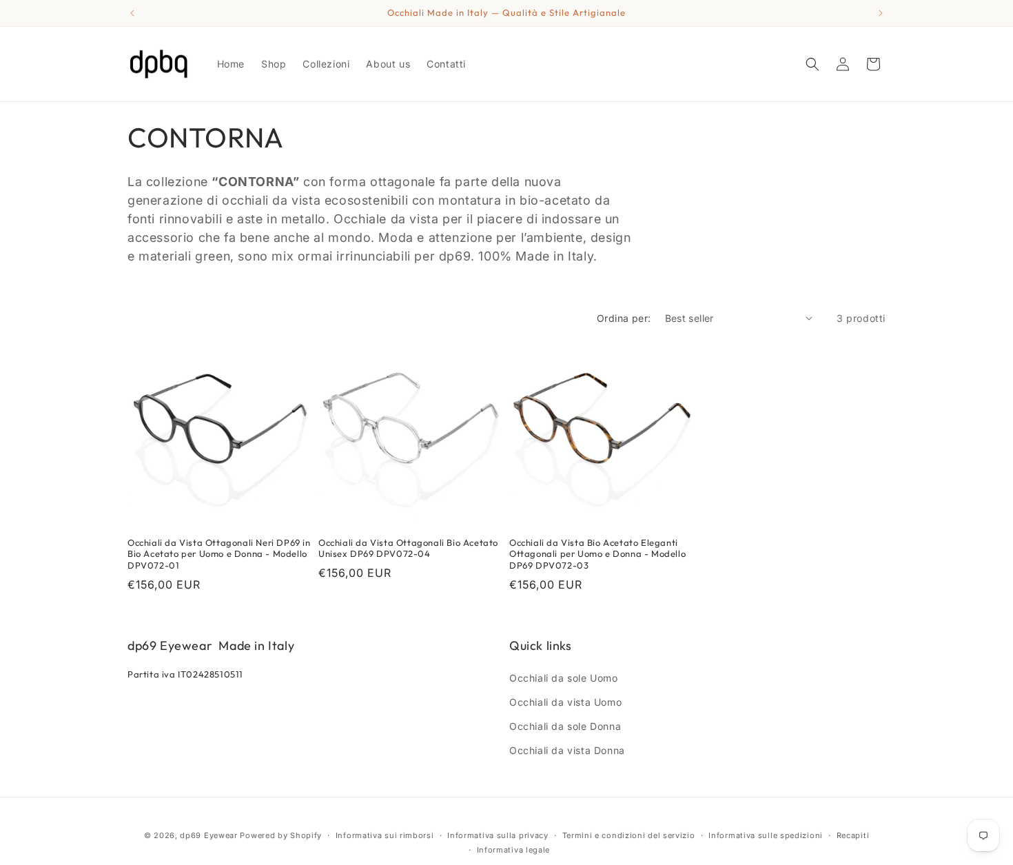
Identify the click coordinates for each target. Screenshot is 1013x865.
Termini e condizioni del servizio (628, 835)
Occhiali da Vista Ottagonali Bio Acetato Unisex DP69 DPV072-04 (408, 548)
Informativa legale (514, 850)
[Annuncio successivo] (881, 13)
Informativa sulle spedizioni (765, 835)
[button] (812, 64)
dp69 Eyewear (208, 835)
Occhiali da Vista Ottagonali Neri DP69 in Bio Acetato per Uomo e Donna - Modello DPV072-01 (219, 554)
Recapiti (853, 835)
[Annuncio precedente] (132, 13)
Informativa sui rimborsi (385, 835)
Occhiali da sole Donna (565, 726)
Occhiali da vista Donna (567, 750)
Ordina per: (624, 318)
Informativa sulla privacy (498, 835)
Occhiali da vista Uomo (565, 702)
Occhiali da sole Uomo (563, 678)
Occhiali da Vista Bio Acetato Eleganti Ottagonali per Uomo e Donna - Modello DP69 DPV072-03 (597, 554)
